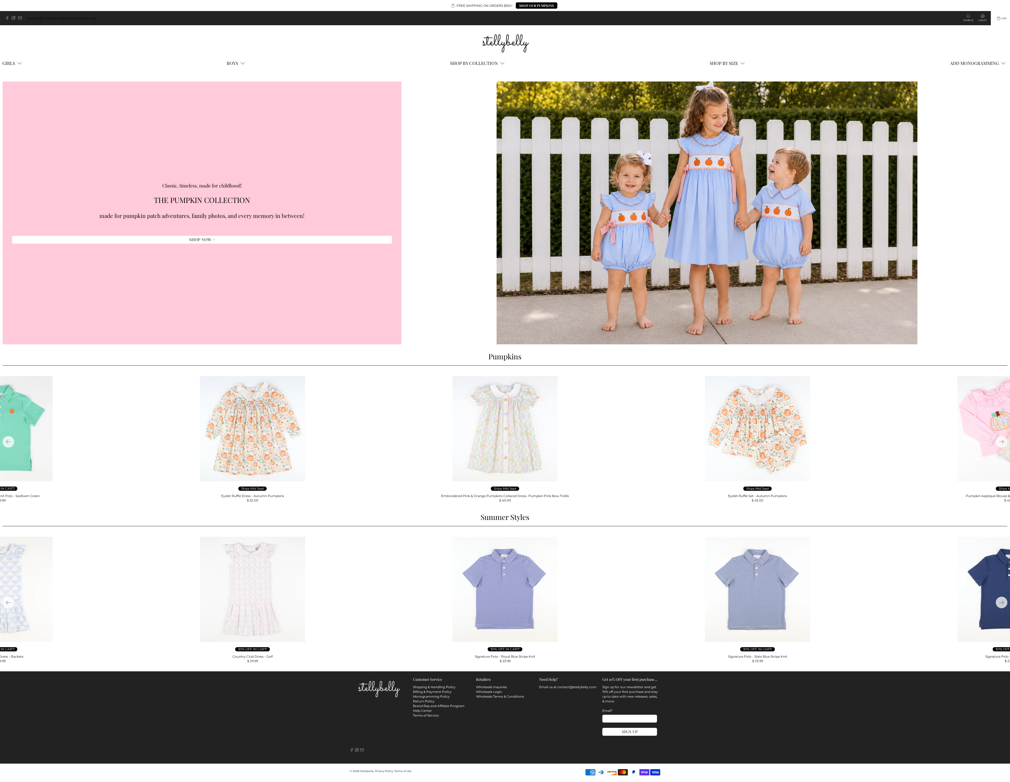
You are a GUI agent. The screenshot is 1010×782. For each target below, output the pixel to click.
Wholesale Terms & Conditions (500, 696)
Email (607, 711)
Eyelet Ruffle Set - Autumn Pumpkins (757, 496)
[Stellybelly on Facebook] (8, 18)
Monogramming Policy (431, 696)
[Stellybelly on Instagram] (15, 18)
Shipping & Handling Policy (434, 687)
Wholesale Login (489, 692)
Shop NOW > (202, 239)
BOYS (232, 63)
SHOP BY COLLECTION (474, 63)
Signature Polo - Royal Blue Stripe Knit (505, 656)
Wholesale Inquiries (491, 687)
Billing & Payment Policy (432, 692)
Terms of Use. (403, 771)
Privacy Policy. (384, 771)
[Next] (1001, 442)
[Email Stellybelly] (21, 18)
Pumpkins (505, 356)
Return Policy (424, 701)
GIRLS (8, 63)
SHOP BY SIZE (724, 63)
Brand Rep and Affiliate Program (438, 706)
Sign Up (630, 731)
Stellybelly (366, 771)
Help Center (422, 711)
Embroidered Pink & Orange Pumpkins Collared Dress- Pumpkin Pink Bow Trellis (505, 496)
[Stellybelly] (505, 42)
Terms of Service (426, 715)
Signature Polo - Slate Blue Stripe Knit (757, 656)
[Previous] (8, 442)
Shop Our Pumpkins (536, 5)
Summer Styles (505, 517)
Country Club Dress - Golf (253, 656)
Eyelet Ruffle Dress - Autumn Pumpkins (252, 496)
